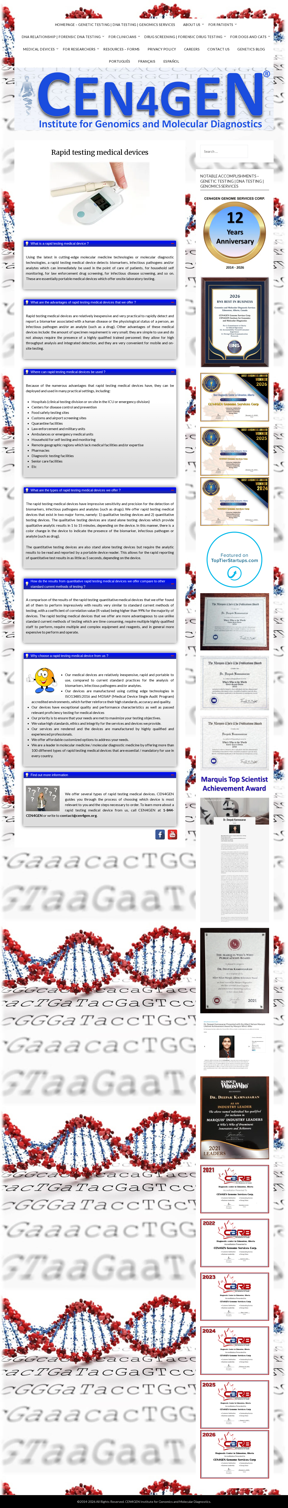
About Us (191, 25)
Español (171, 61)
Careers (192, 49)
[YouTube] (172, 834)
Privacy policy (162, 49)
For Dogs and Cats (248, 37)
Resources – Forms (121, 49)
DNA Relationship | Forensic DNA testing (61, 37)
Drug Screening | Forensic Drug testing (183, 37)
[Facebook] (160, 834)
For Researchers (79, 49)
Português (119, 61)
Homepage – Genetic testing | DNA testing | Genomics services (115, 25)
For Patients (220, 25)
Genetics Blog (251, 49)
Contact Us (218, 49)
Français (146, 61)
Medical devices (39, 49)
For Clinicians (122, 37)
